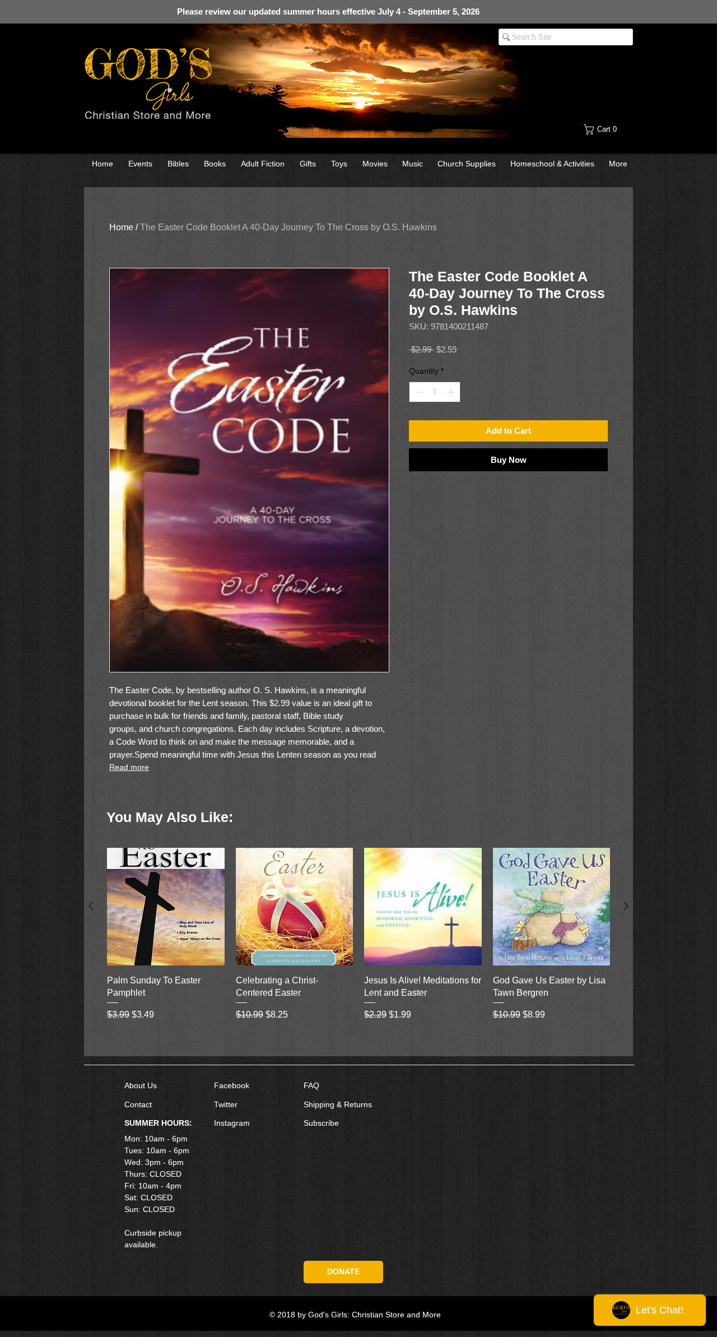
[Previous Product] (90, 906)
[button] (609, 129)
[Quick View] (166, 906)
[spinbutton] (435, 392)
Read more (129, 767)
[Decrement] (418, 392)
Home (121, 227)
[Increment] (452, 392)
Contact (138, 1104)
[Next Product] (626, 906)
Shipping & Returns (338, 1104)
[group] (358, 947)
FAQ (311, 1085)
